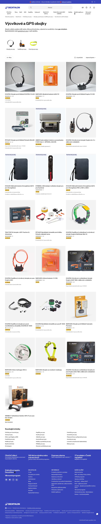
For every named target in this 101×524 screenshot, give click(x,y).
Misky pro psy (70, 443)
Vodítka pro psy (22, 49)
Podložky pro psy (72, 432)
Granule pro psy (71, 439)
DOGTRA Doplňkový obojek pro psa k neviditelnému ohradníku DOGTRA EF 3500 (18, 325)
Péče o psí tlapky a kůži (11, 437)
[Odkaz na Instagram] (13, 479)
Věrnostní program (88, 12)
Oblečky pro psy (40, 437)
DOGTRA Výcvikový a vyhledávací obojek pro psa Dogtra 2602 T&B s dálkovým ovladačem (80, 371)
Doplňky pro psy (40, 432)
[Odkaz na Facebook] (6, 479)
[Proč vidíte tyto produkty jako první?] (75, 57)
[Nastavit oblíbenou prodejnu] (83, 7)
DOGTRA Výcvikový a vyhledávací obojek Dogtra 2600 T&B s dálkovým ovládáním (79, 279)
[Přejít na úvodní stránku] (12, 7)
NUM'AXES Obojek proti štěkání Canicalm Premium (79, 325)
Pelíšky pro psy (9, 441)
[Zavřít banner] (94, 2)
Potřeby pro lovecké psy (12, 432)
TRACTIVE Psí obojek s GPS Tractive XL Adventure (17, 233)
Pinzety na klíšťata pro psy (43, 446)
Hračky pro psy (40, 434)
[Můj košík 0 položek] (94, 7)
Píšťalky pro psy (40, 443)
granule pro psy (23, 31)
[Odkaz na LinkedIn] (16, 479)
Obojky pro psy (10, 49)
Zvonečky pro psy (72, 434)
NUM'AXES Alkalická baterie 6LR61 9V (47, 94)
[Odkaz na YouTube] (10, 479)
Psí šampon (8, 446)
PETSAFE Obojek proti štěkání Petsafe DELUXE (19, 140)
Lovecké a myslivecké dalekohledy (77, 441)
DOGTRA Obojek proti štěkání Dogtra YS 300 (80, 94)
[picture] (20, 77)
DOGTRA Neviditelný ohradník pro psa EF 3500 (50, 324)
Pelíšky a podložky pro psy (43, 441)
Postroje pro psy (33, 49)
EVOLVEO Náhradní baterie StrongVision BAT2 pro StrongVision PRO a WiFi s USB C (80, 187)
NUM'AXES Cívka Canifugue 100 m (16, 370)
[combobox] (91, 57)
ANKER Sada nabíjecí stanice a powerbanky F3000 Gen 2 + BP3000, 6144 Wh (50, 141)
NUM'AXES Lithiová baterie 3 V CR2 (47, 278)
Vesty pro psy (9, 434)
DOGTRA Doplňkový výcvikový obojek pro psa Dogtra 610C (20, 279)
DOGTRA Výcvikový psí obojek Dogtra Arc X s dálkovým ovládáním (80, 141)
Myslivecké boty (9, 443)
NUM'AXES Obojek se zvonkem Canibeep (49, 370)
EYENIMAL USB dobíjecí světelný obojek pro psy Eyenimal (50, 187)
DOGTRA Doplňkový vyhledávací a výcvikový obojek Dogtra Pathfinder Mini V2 (80, 233)
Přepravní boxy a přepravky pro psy (77, 437)
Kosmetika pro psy (41, 439)
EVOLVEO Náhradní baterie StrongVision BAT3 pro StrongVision (19, 187)
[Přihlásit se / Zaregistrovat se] (90, 7)
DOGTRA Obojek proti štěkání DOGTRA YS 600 (20, 94)
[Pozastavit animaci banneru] (92, 2)
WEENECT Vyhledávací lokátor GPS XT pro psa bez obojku (20, 416)
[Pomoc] (86, 7)
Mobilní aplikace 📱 (78, 12)
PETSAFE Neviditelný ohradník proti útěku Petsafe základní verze (49, 233)
